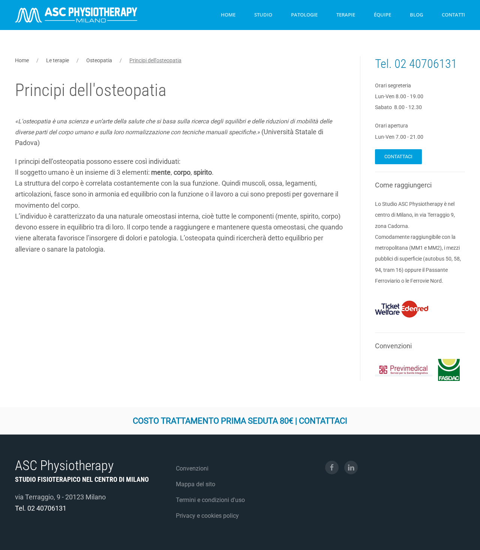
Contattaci (398, 156)
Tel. (384, 64)
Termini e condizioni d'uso (210, 500)
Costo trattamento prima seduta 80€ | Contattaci (240, 421)
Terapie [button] (345, 14)
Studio (263, 14)
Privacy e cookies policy (207, 515)
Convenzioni (192, 468)
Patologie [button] (304, 14)
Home (228, 14)
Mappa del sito (195, 484)
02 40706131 (425, 64)
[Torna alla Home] (76, 15)
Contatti (453, 14)
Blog (416, 14)
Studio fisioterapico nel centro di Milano (82, 479)
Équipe (382, 14)
